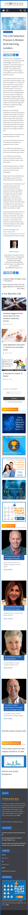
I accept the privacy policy (14, 402)
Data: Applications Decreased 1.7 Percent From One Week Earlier (13, 347)
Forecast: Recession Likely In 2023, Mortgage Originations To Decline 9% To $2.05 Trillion (13, 286)
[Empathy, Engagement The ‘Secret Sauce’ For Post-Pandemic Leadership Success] (14, 298)
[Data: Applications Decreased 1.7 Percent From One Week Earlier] (14, 330)
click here (22, 234)
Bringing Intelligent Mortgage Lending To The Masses (15, 280)
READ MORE (8, 570)
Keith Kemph (17, 51)
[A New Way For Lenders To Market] (14, 358)
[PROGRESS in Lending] (3, 10)
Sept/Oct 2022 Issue (8, 32)
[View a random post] (24, 10)
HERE (24, 731)
